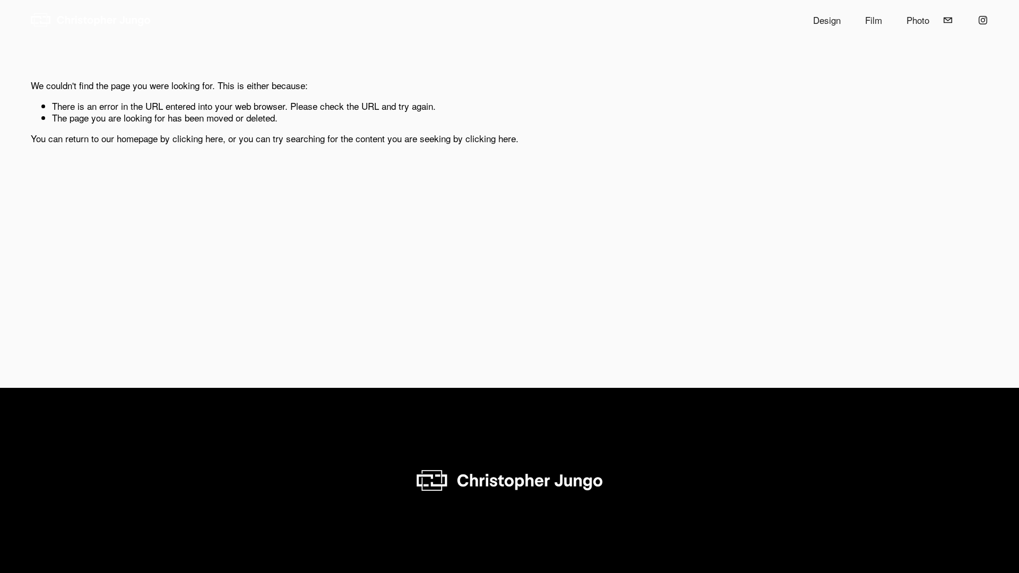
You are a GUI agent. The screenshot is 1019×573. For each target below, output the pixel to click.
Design (827, 20)
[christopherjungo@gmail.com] (948, 20)
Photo (917, 20)
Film (873, 20)
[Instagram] (983, 20)
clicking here (197, 138)
